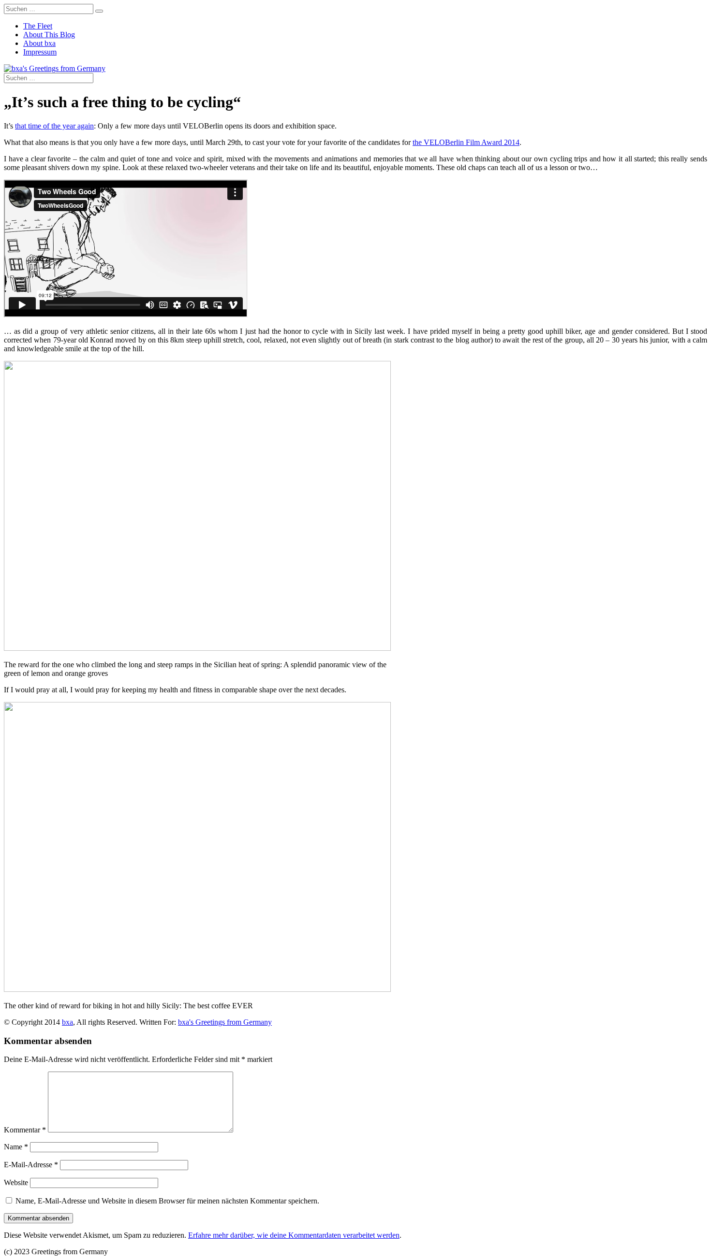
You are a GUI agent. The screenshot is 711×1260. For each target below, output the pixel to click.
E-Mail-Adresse (31, 1164)
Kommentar (25, 1130)
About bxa (39, 43)
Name (16, 1147)
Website (16, 1182)
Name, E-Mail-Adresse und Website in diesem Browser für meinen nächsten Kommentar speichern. (167, 1201)
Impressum (40, 52)
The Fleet (37, 26)
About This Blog (49, 34)
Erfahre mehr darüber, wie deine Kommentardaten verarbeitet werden (294, 1235)
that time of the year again (54, 126)
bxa (67, 1022)
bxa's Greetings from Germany (225, 1022)
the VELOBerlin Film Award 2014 (466, 142)
